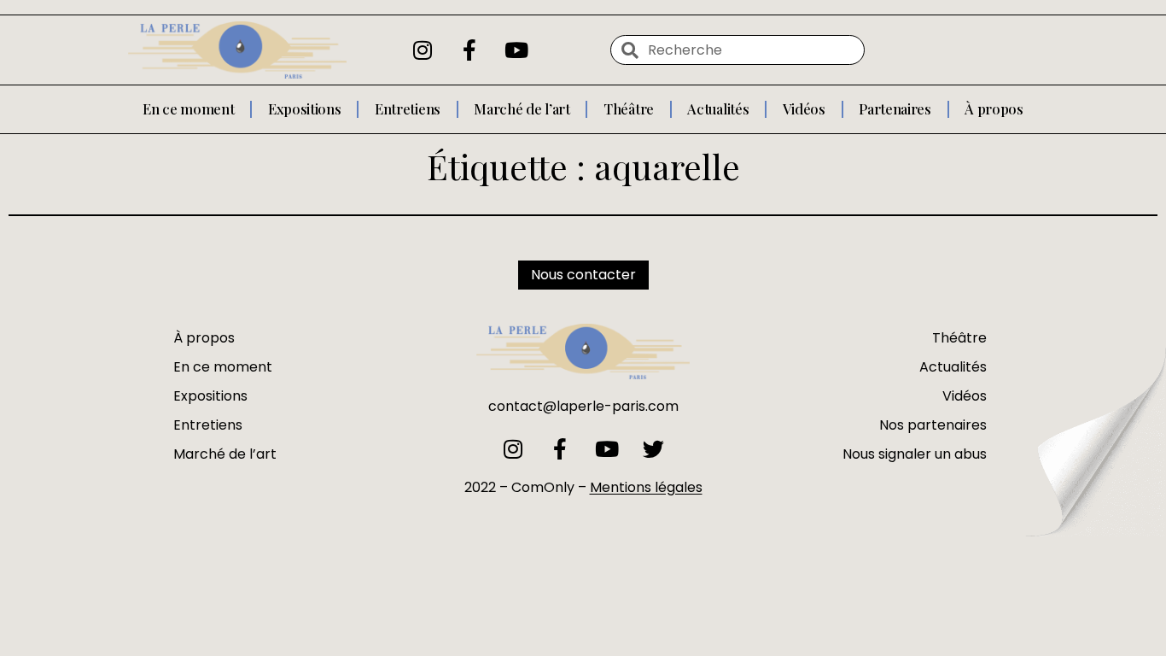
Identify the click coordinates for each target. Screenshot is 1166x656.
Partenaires (895, 108)
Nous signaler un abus (914, 454)
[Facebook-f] (469, 50)
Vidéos (804, 108)
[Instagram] (422, 50)
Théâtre (628, 108)
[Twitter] (653, 449)
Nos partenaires (933, 425)
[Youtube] (516, 50)
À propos (994, 108)
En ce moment (188, 108)
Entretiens (407, 108)
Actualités (718, 108)
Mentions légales (646, 487)
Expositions (304, 108)
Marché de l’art (522, 108)
